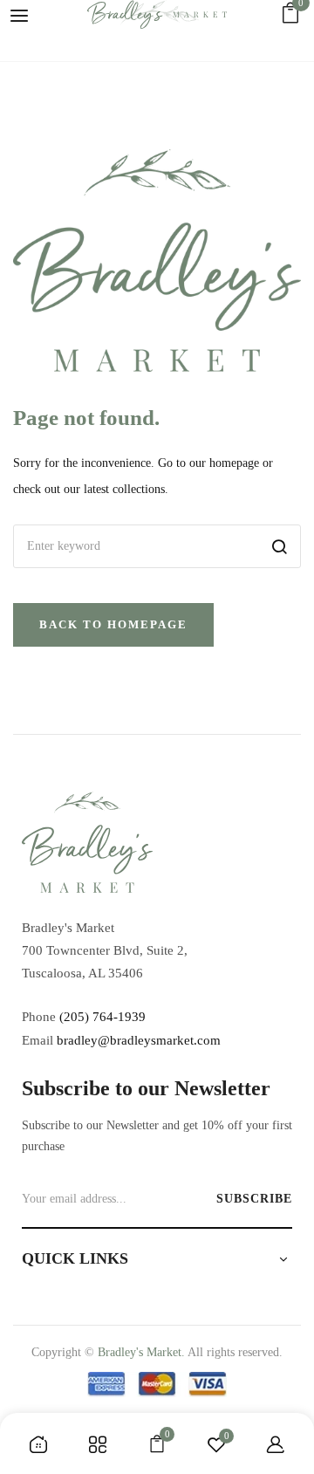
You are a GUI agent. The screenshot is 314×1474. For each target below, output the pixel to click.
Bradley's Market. (141, 1352)
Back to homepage (113, 624)
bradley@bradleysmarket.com (139, 1040)
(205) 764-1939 (102, 1017)
